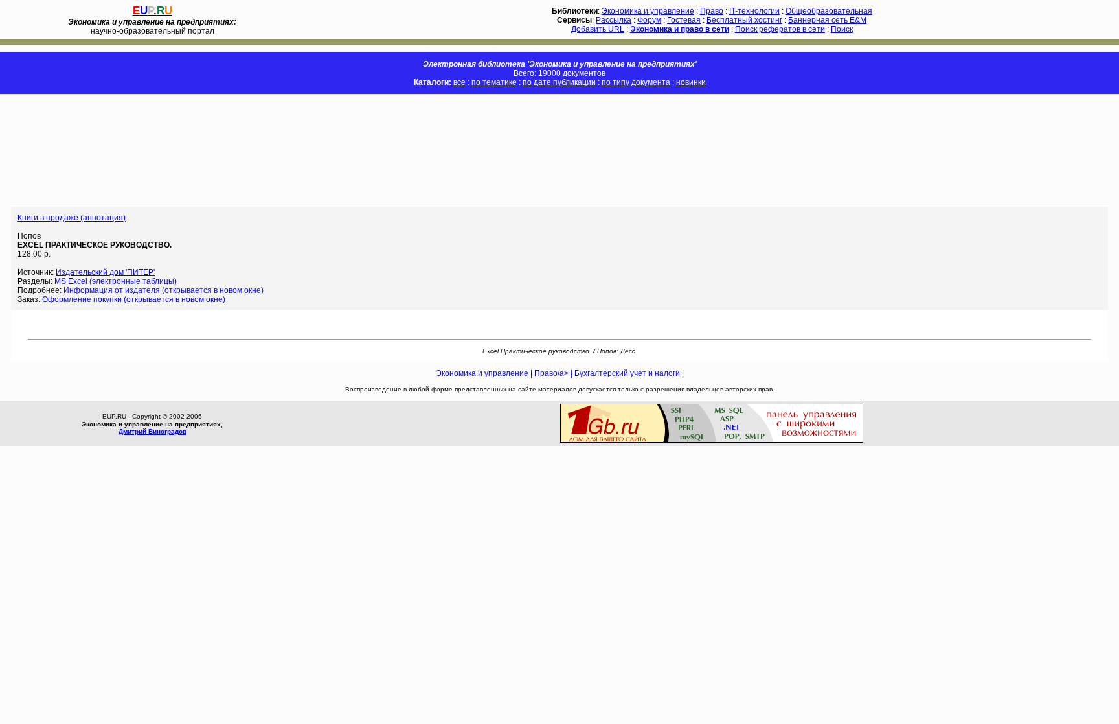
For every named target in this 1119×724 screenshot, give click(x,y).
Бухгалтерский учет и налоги (627, 373)
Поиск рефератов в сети (780, 29)
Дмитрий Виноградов (152, 431)
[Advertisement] (235, 150)
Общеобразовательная (829, 11)
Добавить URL (597, 29)
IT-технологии (754, 11)
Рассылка (613, 20)
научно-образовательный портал (152, 27)
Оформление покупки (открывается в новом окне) (133, 299)
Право (711, 11)
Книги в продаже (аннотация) (71, 217)
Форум (649, 20)
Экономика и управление (648, 11)
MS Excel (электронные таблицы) (115, 281)
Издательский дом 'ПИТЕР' (105, 272)
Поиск (842, 29)
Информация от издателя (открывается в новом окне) (163, 290)
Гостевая (684, 20)
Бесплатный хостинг (744, 20)
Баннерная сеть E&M (827, 20)
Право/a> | (554, 373)
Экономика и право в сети (679, 29)
